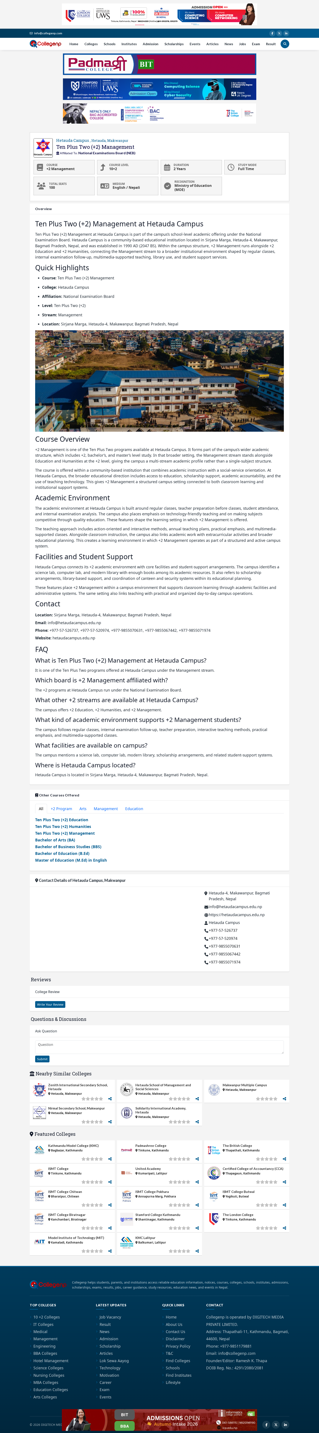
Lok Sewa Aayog (114, 1360)
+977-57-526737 (223, 930)
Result (271, 44)
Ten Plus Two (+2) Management (65, 833)
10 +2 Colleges (46, 1317)
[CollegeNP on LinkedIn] (286, 33)
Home (73, 44)
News (229, 44)
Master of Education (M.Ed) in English (71, 860)
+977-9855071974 (224, 962)
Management (45, 1338)
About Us (174, 1324)
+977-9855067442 (224, 954)
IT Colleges (43, 1324)
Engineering (44, 1346)
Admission (150, 44)
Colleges (91, 44)
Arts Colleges (45, 1397)
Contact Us (175, 1331)
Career (106, 1382)
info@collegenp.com (48, 33)
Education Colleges (50, 1389)
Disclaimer (175, 1338)
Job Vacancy (110, 1317)
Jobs (242, 44)
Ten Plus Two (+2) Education (61, 819)
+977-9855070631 (224, 946)
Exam (256, 44)
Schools (109, 44)
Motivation (109, 1375)
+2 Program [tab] (61, 808)
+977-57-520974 (223, 938)
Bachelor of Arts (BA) (55, 840)
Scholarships (174, 44)
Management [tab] (106, 808)
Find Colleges (178, 1360)
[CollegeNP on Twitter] (279, 33)
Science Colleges (48, 1367)
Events (195, 44)
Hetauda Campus (92, 140)
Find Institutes (178, 1375)
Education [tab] (134, 808)
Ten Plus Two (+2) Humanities (63, 826)
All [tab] (41, 808)
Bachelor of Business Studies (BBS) (68, 846)
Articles (212, 44)
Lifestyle (173, 1382)
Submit (42, 1059)
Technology (110, 1367)
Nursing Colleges (48, 1375)
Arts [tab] (82, 808)
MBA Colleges (45, 1382)
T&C (169, 1353)
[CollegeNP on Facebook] (272, 33)
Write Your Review (50, 1004)
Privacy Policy (178, 1346)
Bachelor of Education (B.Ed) (62, 853)
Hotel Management (50, 1360)
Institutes (129, 44)
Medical (40, 1331)
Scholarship (110, 1346)
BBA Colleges (45, 1353)
